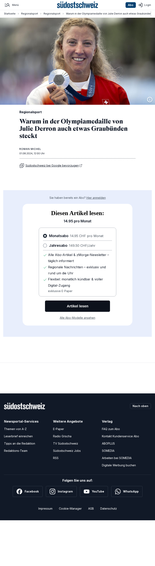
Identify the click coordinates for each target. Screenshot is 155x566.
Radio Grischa (62, 436)
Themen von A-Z (15, 429)
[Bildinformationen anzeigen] (150, 99)
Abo (130, 5)
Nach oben (140, 406)
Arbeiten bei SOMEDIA (117, 458)
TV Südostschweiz (65, 443)
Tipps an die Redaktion (19, 443)
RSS (56, 458)
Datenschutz (108, 508)
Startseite (10, 13)
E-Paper (58, 429)
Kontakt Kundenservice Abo (120, 436)
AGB (91, 508)
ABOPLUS (108, 443)
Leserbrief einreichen (18, 436)
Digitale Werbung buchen (119, 465)
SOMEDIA (108, 450)
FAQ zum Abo (111, 429)
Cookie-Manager (70, 508)
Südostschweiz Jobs (67, 450)
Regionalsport (29, 13)
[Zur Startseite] (77, 5)
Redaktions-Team (15, 450)
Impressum (45, 508)
